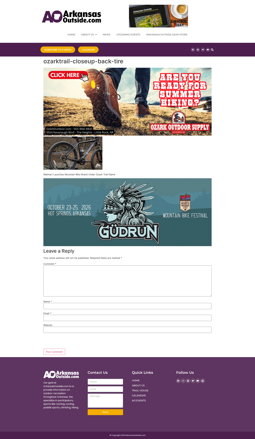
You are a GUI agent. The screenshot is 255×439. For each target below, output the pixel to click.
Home (71, 34)
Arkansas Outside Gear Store (167, 34)
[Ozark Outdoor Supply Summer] (127, 134)
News (106, 34)
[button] (212, 49)
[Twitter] (203, 49)
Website (47, 325)
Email (47, 313)
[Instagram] (183, 381)
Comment (49, 264)
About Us (87, 34)
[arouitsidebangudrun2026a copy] (127, 245)
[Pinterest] (198, 49)
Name (47, 301)
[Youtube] (208, 49)
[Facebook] (193, 49)
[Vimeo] (203, 381)
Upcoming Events (128, 34)
